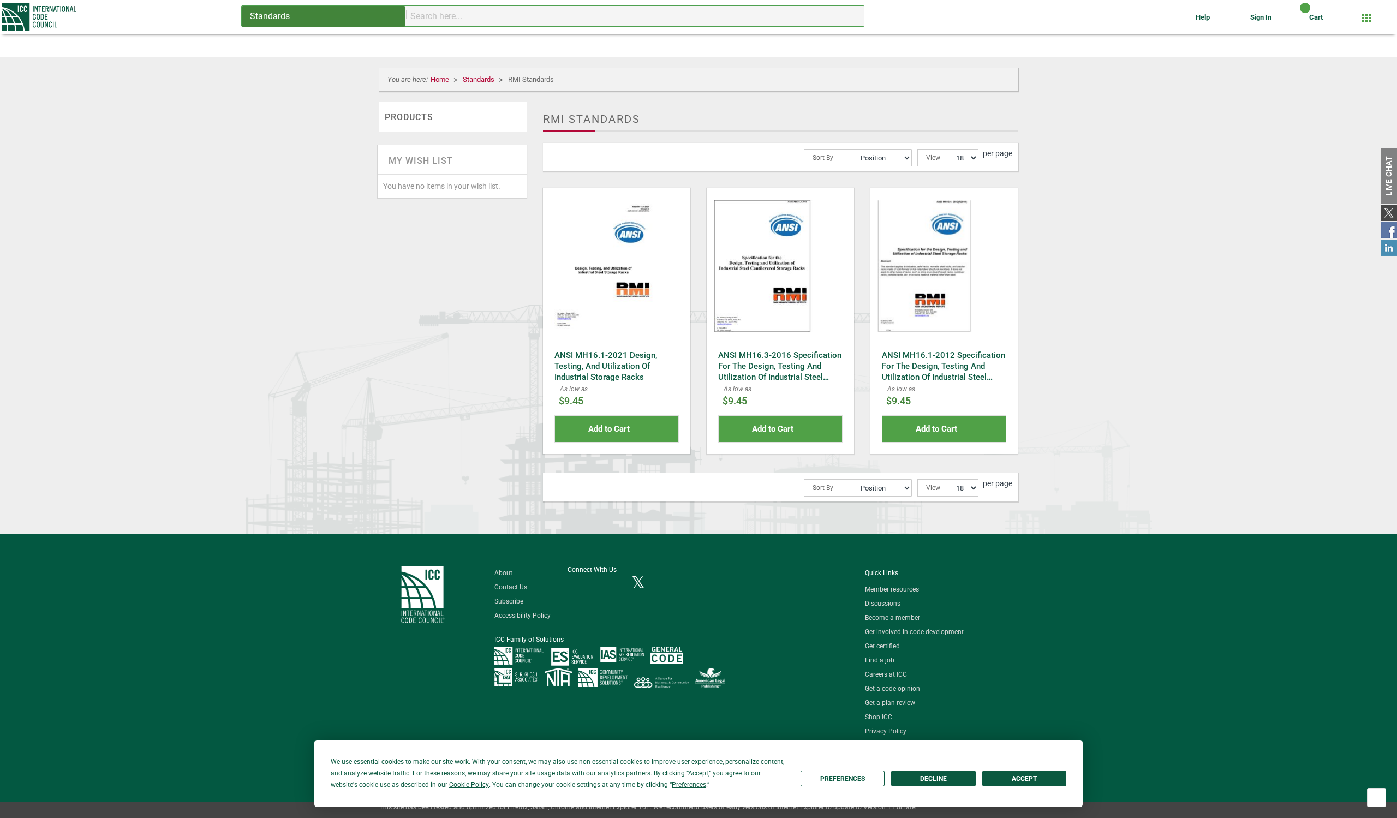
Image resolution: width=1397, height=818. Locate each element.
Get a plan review (890, 703)
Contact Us (510, 587)
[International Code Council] (40, 17)
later (910, 807)
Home (441, 79)
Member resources (892, 589)
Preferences (842, 779)
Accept (1024, 779)
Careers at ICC (886, 674)
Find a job (879, 660)
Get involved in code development (914, 632)
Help (1203, 17)
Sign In (1261, 17)
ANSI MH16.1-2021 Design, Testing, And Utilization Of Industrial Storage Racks (605, 366)
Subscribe (508, 601)
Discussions (882, 603)
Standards (479, 79)
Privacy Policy (885, 731)
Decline (933, 779)
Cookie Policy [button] (469, 785)
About (503, 573)
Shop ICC (878, 717)
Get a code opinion (892, 688)
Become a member (892, 618)
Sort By (823, 158)
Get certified (882, 646)
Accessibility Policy (522, 615)
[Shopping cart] (1295, 21)
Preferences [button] (689, 785)
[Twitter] (638, 583)
